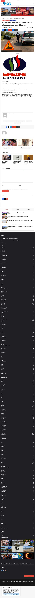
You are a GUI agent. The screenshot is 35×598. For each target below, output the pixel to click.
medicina (2, 388)
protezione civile (3, 438)
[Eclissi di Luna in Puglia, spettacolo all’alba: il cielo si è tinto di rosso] (28, 556)
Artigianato (2, 268)
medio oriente (3, 389)
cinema (2, 283)
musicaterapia (3, 402)
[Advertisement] (17, 106)
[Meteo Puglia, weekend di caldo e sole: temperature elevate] (17, 556)
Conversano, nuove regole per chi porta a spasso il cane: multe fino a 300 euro (17, 161)
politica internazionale (4, 422)
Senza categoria (3, 463)
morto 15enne (29, 121)
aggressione (2, 247)
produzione (2, 437)
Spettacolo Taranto (3, 491)
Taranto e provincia (13, 20)
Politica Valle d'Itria (3, 429)
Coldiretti (2, 287)
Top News (2, 515)
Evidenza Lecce (3, 340)
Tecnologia (2, 511)
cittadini (2, 284)
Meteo (2, 390)
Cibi (2, 398)
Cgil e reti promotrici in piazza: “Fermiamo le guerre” (15, 212)
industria (2, 372)
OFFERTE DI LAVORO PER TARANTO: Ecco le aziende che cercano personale (13, 224)
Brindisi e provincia (3, 280)
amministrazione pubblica (4, 262)
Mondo (2, 397)
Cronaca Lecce (3, 304)
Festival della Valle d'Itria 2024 (5, 345)
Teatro (2, 510)
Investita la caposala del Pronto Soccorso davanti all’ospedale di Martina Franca (20, 226)
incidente (2, 368)
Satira (2, 503)
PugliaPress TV (3, 445)
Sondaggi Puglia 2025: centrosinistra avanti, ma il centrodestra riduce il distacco (20, 220)
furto (1, 356)
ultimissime (2, 520)
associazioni (2, 271)
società (2, 479)
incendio (2, 365)
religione (2, 450)
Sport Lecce (3, 499)
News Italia (2, 405)
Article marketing (3, 267)
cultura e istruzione (3, 308)
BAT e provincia (3, 279)
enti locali (2, 328)
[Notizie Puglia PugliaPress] (7, 3)
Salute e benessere (3, 458)
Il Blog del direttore (3, 361)
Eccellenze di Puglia (4, 319)
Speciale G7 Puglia (3, 483)
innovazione (2, 376)
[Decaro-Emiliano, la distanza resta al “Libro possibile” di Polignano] (4, 217)
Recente (17, 209)
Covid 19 (2, 296)
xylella (2, 535)
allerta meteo (3, 251)
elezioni (2, 323)
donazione (2, 316)
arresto (2, 264)
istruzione (2, 380)
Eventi (2, 332)
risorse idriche (3, 455)
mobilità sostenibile (3, 394)
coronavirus (2, 295)
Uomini (2, 523)
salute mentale (3, 459)
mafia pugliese (3, 385)
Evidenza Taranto (3, 341)
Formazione (2, 349)
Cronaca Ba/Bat (3, 299)
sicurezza (2, 470)
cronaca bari (3, 300)
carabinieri (10, 563)
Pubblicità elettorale (4, 441)
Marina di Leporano (21, 121)
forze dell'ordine (3, 352)
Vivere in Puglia (3, 532)
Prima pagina (3, 433)
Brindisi (7, 563)
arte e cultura (3, 266)
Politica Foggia (3, 421)
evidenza (17, 563)
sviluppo (2, 506)
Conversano (6, 121)
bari (4, 563)
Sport (2, 494)
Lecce (23, 563)
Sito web (19, 185)
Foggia (20, 563)
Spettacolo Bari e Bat (4, 486)
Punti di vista (3, 446)
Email (3, 185)
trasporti (2, 516)
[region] (11, 591)
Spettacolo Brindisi (3, 487)
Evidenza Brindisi (3, 337)
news (30, 563)
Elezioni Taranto (3, 324)
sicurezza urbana (3, 474)
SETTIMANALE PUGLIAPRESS (5, 467)
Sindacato (2, 475)
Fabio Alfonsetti (5, 27)
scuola (2, 462)
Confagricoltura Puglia (4, 291)
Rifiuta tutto (10, 594)
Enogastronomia (3, 327)
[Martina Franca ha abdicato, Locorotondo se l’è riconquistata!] (6, 157)
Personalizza (5, 594)
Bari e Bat (2, 276)
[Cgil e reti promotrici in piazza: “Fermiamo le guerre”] (4, 213)
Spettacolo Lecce (3, 490)
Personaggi (2, 414)
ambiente (2, 254)
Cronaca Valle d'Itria (4, 307)
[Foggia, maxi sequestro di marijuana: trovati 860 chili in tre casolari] (17, 543)
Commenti (28, 209)
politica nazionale (3, 425)
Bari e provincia (4, 20)
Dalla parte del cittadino (4, 311)
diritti (2, 315)
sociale (2, 478)
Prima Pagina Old (3, 434)
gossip (2, 360)
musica (2, 401)
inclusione (2, 369)
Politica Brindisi (3, 418)
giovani (2, 357)
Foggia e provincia (3, 348)
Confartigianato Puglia (4, 292)
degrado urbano (3, 312)
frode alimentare (3, 353)
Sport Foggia (3, 498)
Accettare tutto (16, 594)
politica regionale (3, 426)
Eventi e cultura (3, 333)
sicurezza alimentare (4, 471)
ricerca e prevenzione (4, 451)
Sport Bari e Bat (3, 495)
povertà (2, 430)
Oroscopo (2, 413)
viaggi (2, 527)
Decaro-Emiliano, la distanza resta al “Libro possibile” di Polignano (17, 216)
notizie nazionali (3, 410)
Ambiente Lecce (3, 259)
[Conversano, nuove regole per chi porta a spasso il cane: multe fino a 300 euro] (17, 157)
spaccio (2, 482)
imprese (2, 364)
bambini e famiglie (3, 275)
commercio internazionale (4, 288)
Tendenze (2, 512)
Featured (2, 344)
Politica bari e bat (3, 417)
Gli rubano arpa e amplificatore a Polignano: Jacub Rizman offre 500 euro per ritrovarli (28, 162)
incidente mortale (13, 121)
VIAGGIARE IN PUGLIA (4, 528)
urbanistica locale (3, 524)
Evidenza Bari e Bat (3, 336)
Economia (2, 320)
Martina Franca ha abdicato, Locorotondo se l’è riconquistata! (6, 161)
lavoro (2, 381)
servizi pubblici (3, 466)
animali (2, 263)
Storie (2, 502)
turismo (2, 519)
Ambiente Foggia (3, 258)
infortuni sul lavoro (3, 373)
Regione (2, 449)
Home (3, 18)
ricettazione (2, 454)
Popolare (6, 209)
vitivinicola (2, 531)
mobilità (2, 393)
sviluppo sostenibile (3, 507)
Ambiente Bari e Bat (4, 255)
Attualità (2, 272)
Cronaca (6, 18)
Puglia (2, 442)
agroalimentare (3, 250)
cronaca (14, 563)
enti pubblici (2, 329)
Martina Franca (26, 563)
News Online (3, 406)
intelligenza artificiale (4, 377)
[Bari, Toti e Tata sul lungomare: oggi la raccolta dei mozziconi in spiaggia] (28, 549)
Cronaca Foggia (3, 303)
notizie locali (3, 409)
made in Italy (3, 384)
